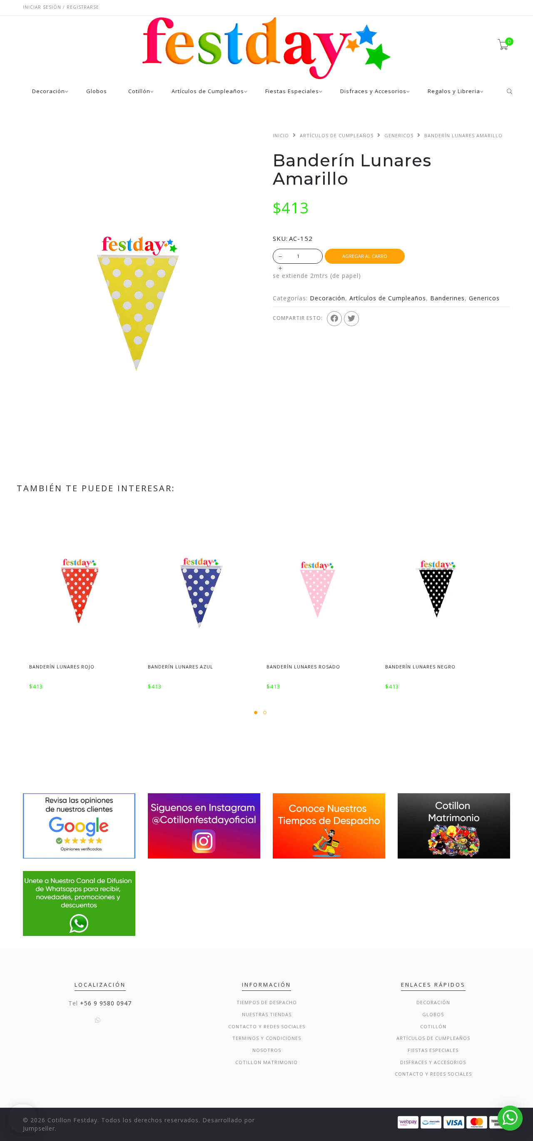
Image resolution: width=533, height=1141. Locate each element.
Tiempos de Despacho (267, 1002)
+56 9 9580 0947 (106, 1003)
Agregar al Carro (364, 256)
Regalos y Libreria (454, 92)
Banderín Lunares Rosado (303, 666)
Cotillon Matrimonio (266, 1062)
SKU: (280, 238)
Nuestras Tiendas (266, 1014)
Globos (96, 92)
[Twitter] (351, 318)
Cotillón (139, 92)
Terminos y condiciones (266, 1038)
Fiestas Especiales (292, 92)
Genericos (398, 135)
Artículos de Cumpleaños (208, 92)
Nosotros (266, 1050)
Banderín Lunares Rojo (62, 666)
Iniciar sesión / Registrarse (61, 7)
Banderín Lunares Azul (180, 666)
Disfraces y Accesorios (373, 92)
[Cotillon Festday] (79, 825)
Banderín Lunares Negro (420, 666)
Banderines (447, 298)
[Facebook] (334, 318)
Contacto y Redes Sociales (266, 1026)
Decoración (48, 92)
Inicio (281, 135)
